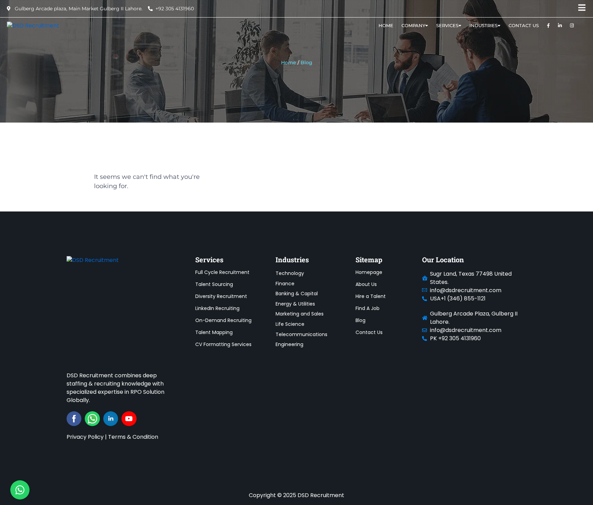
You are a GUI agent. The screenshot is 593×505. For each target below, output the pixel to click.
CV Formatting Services (223, 344)
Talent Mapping (214, 332)
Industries (483, 25)
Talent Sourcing (214, 284)
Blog (360, 320)
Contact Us (524, 25)
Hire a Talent (371, 296)
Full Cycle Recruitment (222, 272)
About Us (366, 284)
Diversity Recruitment (221, 296)
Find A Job (368, 308)
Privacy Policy (85, 437)
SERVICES (447, 25)
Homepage (369, 272)
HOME (386, 25)
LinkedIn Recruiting (217, 308)
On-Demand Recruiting (223, 320)
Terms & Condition (133, 437)
